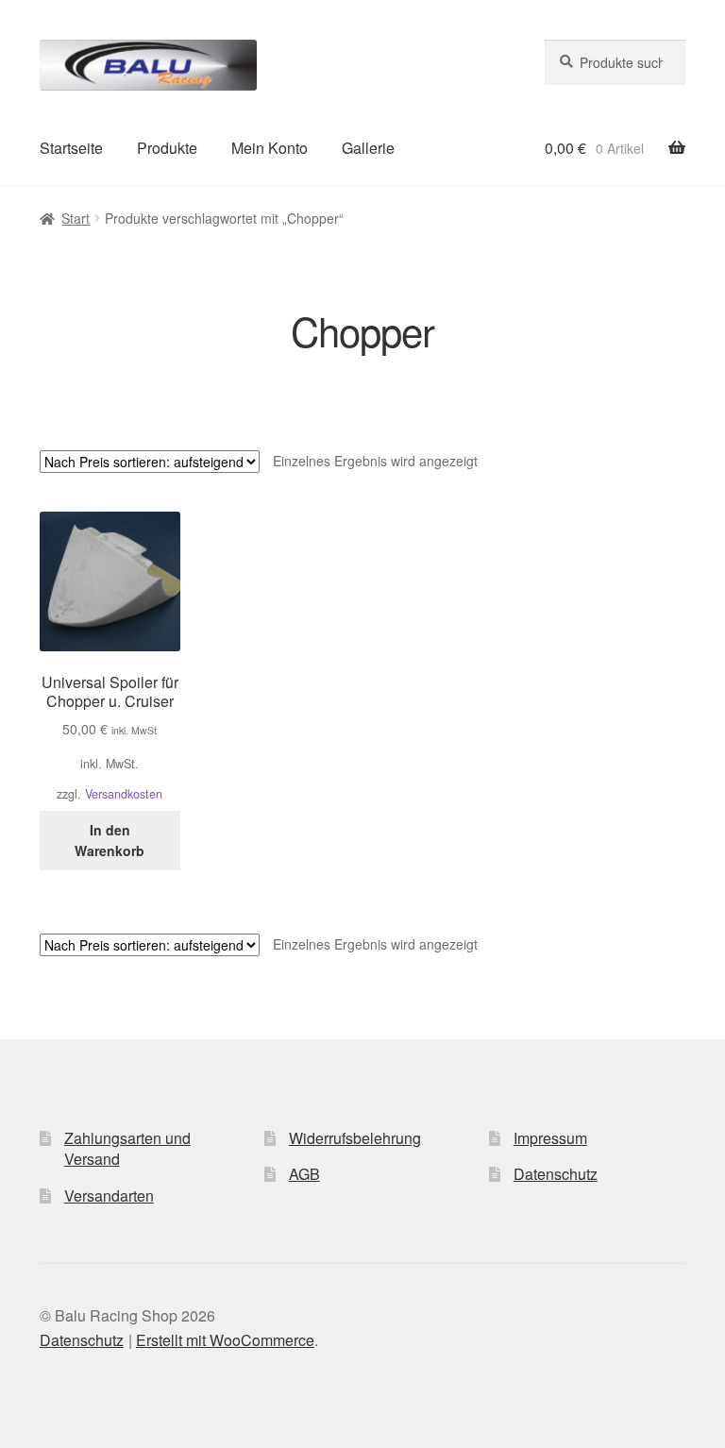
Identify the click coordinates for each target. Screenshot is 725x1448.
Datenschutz (556, 1174)
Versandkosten (123, 793)
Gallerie (368, 148)
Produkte (167, 148)
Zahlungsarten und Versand (127, 1148)
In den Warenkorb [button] (109, 840)
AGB (304, 1174)
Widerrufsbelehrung (355, 1138)
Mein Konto (269, 148)
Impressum (550, 1138)
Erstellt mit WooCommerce (225, 1340)
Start (75, 218)
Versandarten (109, 1195)
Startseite (71, 148)
